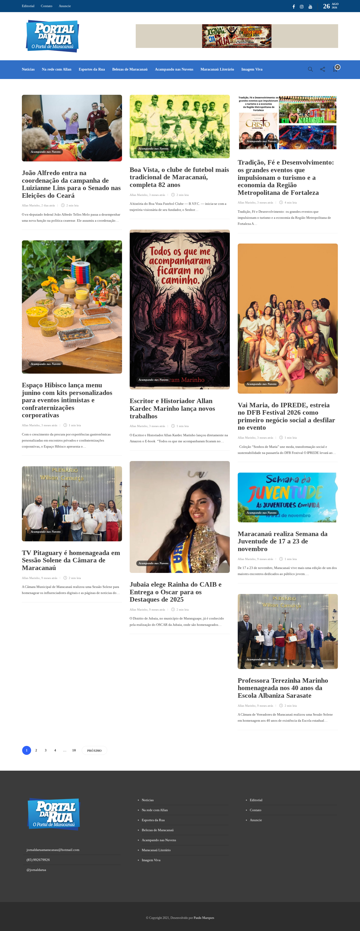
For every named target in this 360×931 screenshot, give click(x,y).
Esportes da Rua (92, 69)
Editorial (28, 6)
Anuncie (65, 6)
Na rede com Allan (56, 69)
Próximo (94, 750)
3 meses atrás (157, 194)
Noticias (28, 69)
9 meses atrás (157, 609)
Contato (46, 6)
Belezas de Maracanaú (130, 69)
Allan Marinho (31, 205)
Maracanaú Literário (217, 69)
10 (74, 750)
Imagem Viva (251, 69)
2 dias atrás (48, 205)
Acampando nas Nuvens (174, 69)
